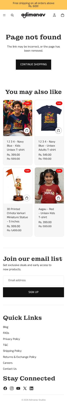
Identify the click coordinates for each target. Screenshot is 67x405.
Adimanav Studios (37, 399)
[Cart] (62, 15)
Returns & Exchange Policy (19, 357)
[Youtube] (18, 388)
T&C (5, 345)
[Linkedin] (31, 388)
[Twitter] (25, 388)
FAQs (6, 333)
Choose (61, 130)
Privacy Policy (11, 339)
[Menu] (4, 15)
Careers (7, 363)
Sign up (33, 292)
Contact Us (10, 369)
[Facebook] (5, 388)
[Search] (12, 15)
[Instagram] (11, 388)
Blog (5, 327)
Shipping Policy (12, 351)
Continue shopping (33, 64)
